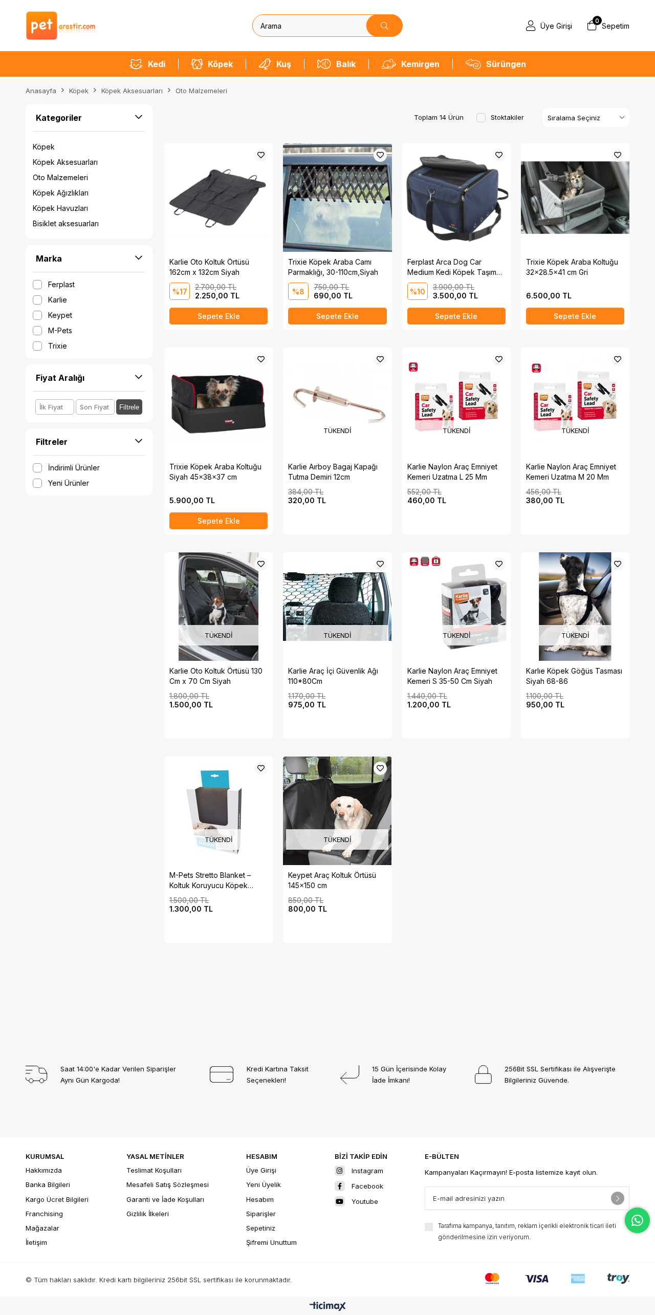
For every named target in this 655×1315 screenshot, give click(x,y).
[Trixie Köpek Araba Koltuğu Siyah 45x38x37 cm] (218, 402)
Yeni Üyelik (263, 1184)
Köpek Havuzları (60, 208)
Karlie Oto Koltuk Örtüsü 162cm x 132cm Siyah (209, 266)
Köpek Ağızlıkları (61, 192)
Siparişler (261, 1214)
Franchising (44, 1214)
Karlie (57, 299)
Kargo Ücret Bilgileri (57, 1199)
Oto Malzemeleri (60, 177)
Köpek (44, 146)
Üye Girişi (261, 1170)
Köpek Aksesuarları (65, 162)
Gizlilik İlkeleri (147, 1214)
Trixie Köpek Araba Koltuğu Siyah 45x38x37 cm (215, 471)
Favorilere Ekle (261, 155)
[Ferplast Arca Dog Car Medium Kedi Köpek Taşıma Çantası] (456, 197)
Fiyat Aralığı (60, 378)
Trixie (57, 345)
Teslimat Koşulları (154, 1170)
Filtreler (52, 442)
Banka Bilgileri (48, 1184)
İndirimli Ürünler (74, 467)
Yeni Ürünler (68, 483)
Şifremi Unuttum (271, 1242)
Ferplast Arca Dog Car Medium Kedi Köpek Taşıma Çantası (453, 267)
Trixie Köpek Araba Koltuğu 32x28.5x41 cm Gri (572, 266)
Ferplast (61, 284)
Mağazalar (42, 1228)
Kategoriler (59, 118)
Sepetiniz (260, 1228)
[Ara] (384, 25)
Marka (49, 258)
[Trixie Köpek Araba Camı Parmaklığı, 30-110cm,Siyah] (337, 197)
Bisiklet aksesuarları (66, 223)
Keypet (60, 315)
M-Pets (60, 330)
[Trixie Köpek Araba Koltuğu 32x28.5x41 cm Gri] (575, 197)
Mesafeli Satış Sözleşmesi (167, 1184)
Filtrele (129, 407)
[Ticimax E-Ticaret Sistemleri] (328, 1307)
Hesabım (260, 1199)
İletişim (36, 1242)
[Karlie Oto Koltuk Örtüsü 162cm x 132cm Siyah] (218, 197)
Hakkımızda (44, 1170)
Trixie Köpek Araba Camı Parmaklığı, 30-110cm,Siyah (333, 266)
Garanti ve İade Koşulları (165, 1199)
